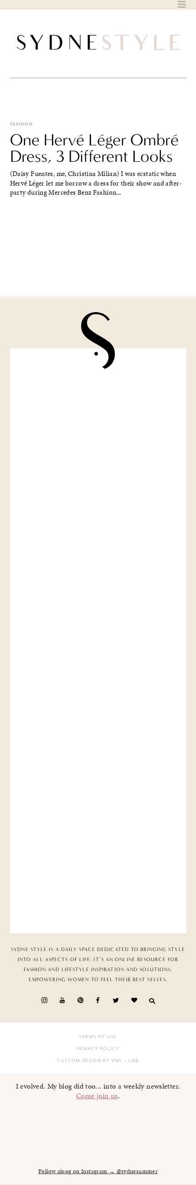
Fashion (21, 124)
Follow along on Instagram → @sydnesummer (98, 1171)
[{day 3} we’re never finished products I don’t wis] (98, 687)
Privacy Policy (97, 1049)
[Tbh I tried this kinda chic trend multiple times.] (98, 781)
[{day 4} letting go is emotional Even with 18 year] (98, 501)
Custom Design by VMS (89, 1060)
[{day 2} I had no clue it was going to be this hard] (98, 874)
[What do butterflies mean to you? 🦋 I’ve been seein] (98, 407)
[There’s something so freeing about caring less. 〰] (98, 594)
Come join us (97, 1095)
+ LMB (130, 1060)
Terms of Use (98, 1037)
